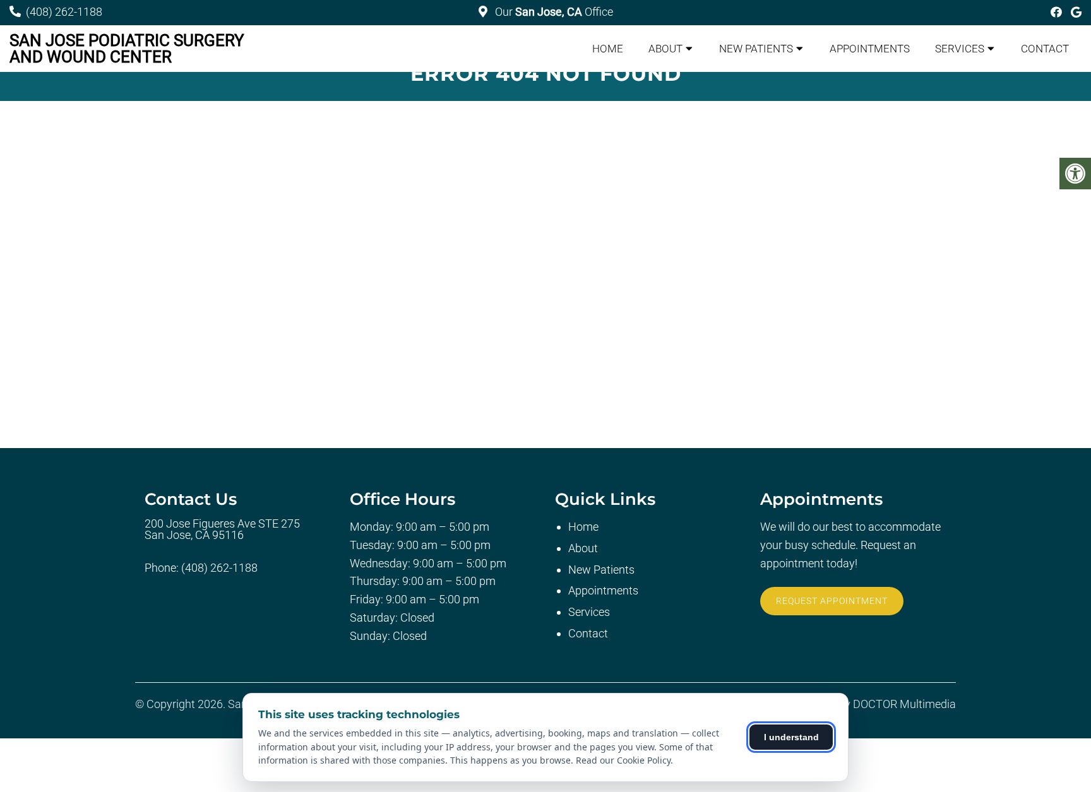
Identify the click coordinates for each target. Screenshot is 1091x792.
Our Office (552, 11)
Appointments (870, 48)
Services (959, 48)
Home (607, 48)
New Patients (756, 48)
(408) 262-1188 (64, 11)
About (665, 48)
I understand (791, 737)
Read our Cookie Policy (623, 760)
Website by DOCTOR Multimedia (876, 704)
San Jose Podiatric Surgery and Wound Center (126, 48)
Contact (1045, 48)
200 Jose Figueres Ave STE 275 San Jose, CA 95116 (222, 529)
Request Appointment (832, 601)
